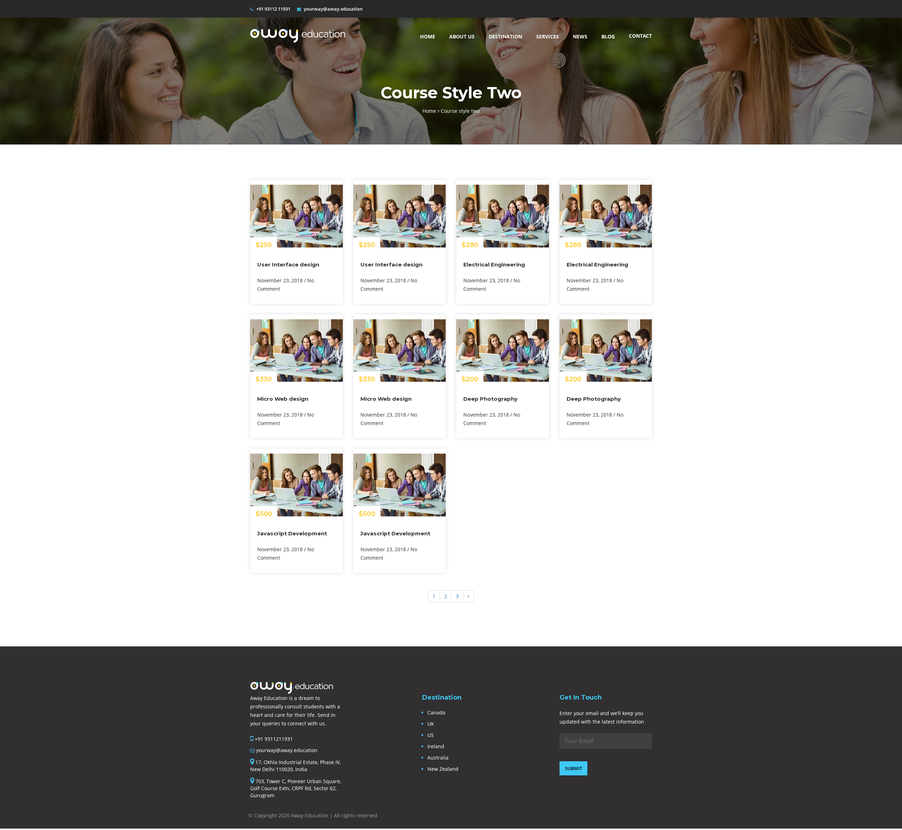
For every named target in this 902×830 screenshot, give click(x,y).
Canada (436, 712)
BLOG (608, 36)
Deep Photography (490, 398)
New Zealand (442, 769)
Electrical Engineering (494, 264)
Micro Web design (282, 398)
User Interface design (288, 264)
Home (427, 36)
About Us (462, 36)
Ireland (435, 746)
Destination (505, 36)
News (580, 36)
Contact (640, 35)
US (430, 735)
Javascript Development (292, 533)
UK (430, 723)
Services (547, 36)
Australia (438, 757)
